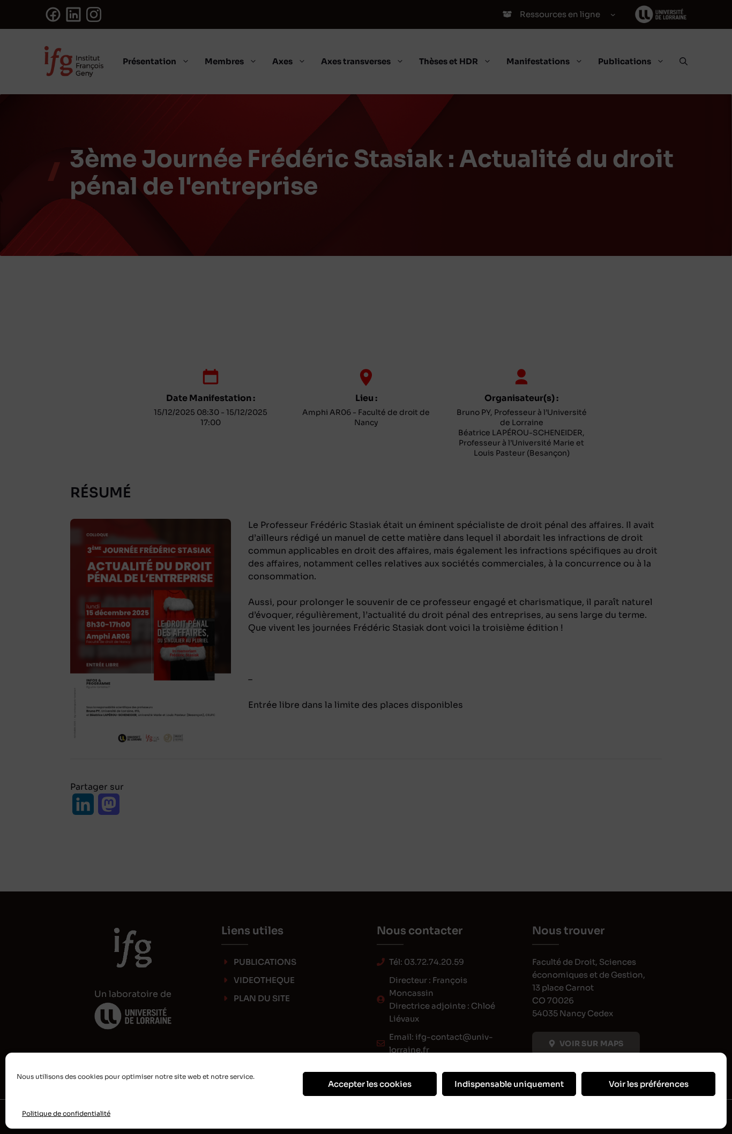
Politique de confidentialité (66, 1113)
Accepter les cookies (370, 1084)
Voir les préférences (649, 1084)
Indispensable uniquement (509, 1084)
